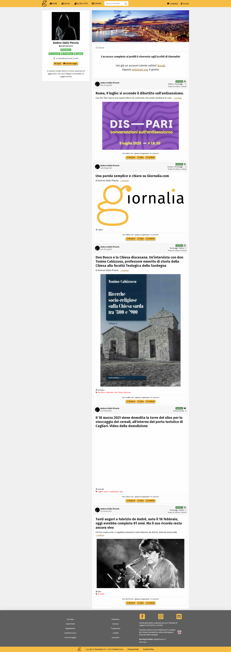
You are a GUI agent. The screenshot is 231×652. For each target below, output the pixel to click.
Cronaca (170, 167)
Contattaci (173, 4)
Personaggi (178, 84)
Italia (99, 591)
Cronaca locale (178, 411)
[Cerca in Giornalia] (125, 3)
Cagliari (79, 54)
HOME (54, 3)
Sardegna (101, 390)
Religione (179, 612)
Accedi (186, 4)
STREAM (97, 3)
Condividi (151, 157)
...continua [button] (177, 98)
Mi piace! (131, 157)
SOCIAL (67, 3)
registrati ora (140, 69)
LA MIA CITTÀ (82, 3)
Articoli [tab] (100, 48)
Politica (170, 84)
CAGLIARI (100, 489)
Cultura (181, 248)
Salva (141, 157)
